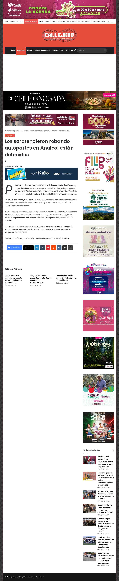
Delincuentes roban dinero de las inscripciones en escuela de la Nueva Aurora (106, 558)
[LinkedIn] (37, 247)
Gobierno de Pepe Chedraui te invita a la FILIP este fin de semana (106, 495)
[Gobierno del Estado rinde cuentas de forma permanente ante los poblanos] (89, 460)
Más (61, 50)
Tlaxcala (54, 50)
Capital (37, 50)
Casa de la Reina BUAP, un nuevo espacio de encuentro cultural (106, 509)
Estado (29, 50)
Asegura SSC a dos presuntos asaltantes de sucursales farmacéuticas (40, 279)
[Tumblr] (42, 247)
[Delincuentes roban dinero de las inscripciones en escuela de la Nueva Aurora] (89, 556)
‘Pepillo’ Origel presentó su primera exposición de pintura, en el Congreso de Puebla (106, 525)
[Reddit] (53, 247)
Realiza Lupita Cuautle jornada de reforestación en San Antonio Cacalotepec (106, 542)
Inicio (13, 50)
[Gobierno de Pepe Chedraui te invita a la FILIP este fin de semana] (89, 494)
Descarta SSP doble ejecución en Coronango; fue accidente (66, 278)
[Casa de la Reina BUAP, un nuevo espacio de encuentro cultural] (89, 508)
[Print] (70, 247)
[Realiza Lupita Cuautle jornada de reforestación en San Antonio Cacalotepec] (89, 540)
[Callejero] (59, 35)
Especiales (45, 50)
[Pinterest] (48, 247)
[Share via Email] (64, 247)
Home (8, 131)
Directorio (69, 50)
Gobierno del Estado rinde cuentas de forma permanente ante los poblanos (105, 462)
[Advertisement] (59, 72)
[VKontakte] (59, 247)
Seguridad (21, 50)
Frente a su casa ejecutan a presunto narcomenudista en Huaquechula (13, 279)
